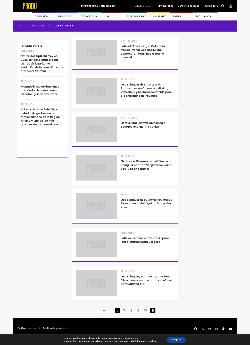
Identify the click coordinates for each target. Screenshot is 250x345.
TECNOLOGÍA (89, 16)
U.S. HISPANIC (158, 16)
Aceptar (176, 339)
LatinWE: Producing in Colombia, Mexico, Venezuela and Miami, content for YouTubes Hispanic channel (143, 51)
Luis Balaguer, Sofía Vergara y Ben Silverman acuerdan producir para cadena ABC (146, 280)
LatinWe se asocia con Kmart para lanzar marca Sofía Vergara (145, 240)
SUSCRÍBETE (211, 5)
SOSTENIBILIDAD (137, 16)
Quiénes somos (27, 328)
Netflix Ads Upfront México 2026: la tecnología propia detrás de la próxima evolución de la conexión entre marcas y (42, 63)
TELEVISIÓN (41, 16)
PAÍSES (177, 16)
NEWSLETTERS (165, 5)
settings (154, 341)
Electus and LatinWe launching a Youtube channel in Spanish (143, 125)
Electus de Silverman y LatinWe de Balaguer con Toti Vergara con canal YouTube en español (146, 165)
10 (145, 310)
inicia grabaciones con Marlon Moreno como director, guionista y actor (40, 90)
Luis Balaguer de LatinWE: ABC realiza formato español (146, 203)
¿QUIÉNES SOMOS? (188, 5)
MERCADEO (65, 16)
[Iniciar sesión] (230, 6)
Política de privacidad (56, 328)
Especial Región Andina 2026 (98, 5)
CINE (106, 16)
